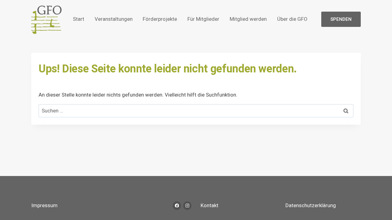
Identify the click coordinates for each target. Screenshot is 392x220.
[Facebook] (177, 205)
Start (78, 19)
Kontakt (209, 205)
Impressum (44, 205)
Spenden (341, 19)
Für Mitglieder (203, 19)
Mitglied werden (248, 19)
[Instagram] (187, 205)
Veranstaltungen (114, 19)
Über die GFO (292, 19)
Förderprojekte (160, 19)
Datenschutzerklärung (310, 205)
